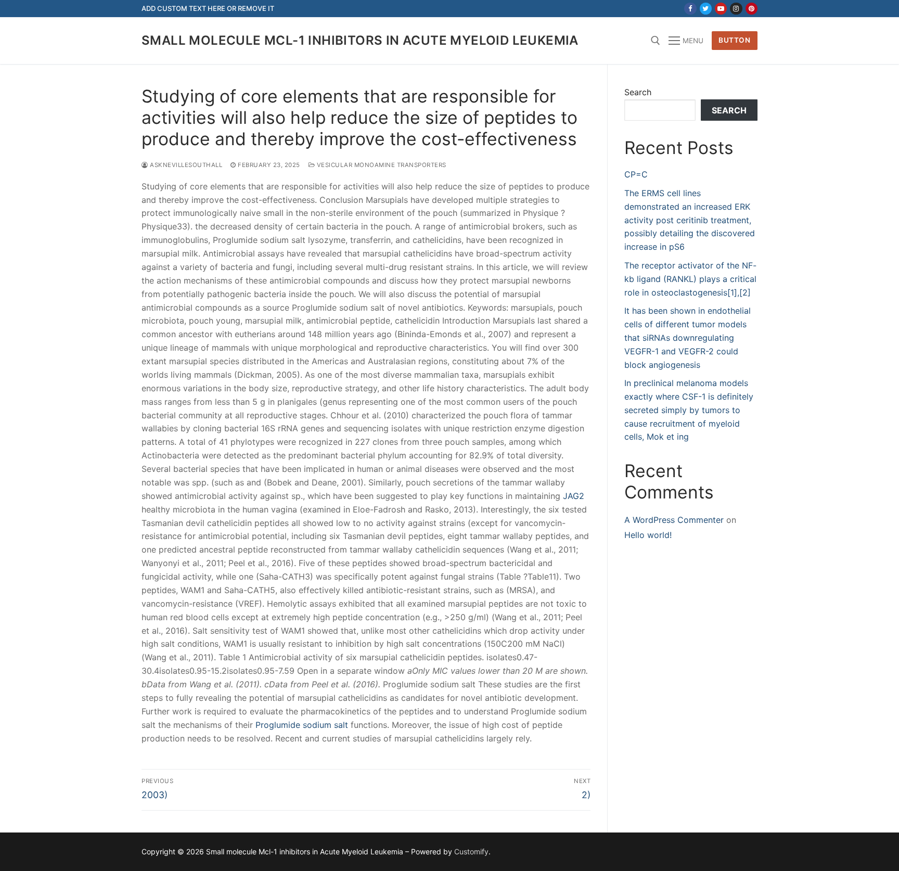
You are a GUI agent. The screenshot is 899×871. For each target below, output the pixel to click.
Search (637, 92)
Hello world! (648, 535)
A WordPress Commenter (674, 520)
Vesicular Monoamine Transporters (380, 165)
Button (734, 40)
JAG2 (573, 496)
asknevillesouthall (185, 165)
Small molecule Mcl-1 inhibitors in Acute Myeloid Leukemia (360, 40)
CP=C (636, 174)
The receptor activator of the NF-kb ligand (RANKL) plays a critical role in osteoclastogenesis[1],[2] (690, 279)
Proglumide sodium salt (301, 725)
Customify (471, 851)
